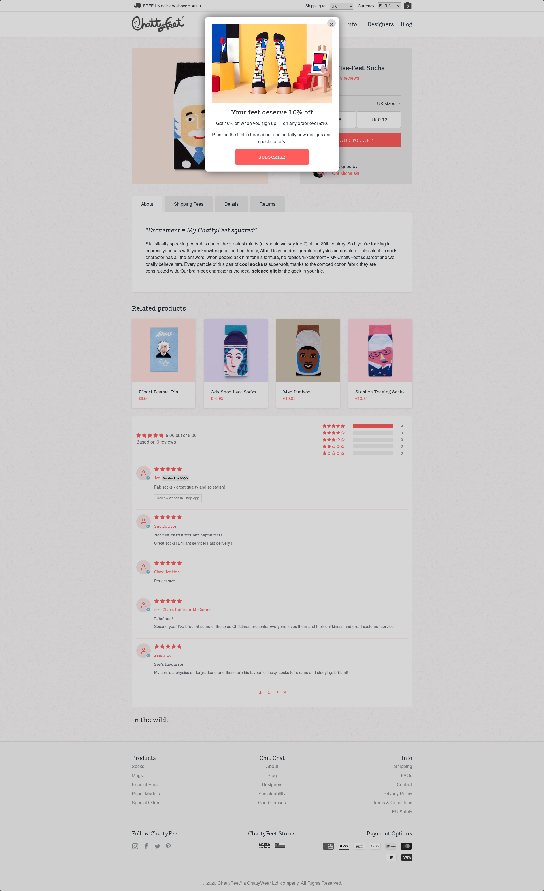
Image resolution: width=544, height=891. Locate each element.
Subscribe (272, 157)
